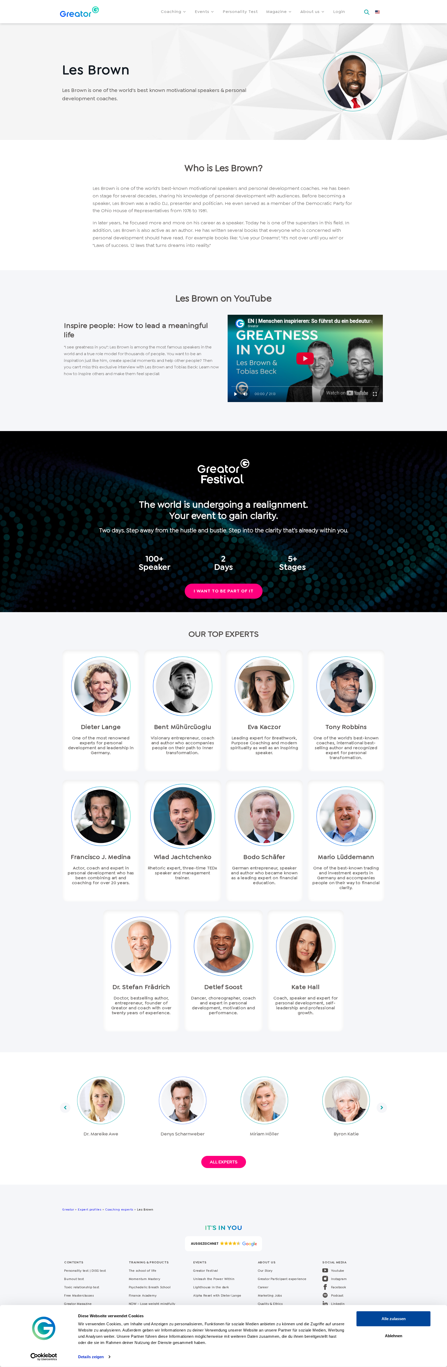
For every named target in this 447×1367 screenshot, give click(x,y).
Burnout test (74, 1279)
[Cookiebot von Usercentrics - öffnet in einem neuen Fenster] (43, 1357)
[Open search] (367, 10)
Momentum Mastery (144, 1279)
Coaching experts (119, 1209)
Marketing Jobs (270, 1295)
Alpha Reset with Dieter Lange (217, 1295)
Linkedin (338, 1304)
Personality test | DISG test (85, 1271)
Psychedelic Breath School (150, 1287)
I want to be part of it (224, 591)
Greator (68, 1209)
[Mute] (245, 394)
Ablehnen (393, 1335)
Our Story (265, 1271)
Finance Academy (143, 1295)
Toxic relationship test (81, 1287)
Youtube (337, 1271)
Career (263, 1287)
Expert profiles (89, 1209)
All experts (223, 1162)
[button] (174, 11)
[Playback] (236, 394)
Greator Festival (206, 1271)
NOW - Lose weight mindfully (152, 1304)
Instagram (339, 1279)
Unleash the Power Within (213, 1279)
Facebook (338, 1287)
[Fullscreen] (375, 394)
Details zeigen (91, 1357)
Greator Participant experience (282, 1279)
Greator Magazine (78, 1304)
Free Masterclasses (79, 1295)
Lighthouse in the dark (211, 1287)
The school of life (143, 1271)
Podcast (337, 1295)
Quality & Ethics (270, 1304)
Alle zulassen (394, 1318)
